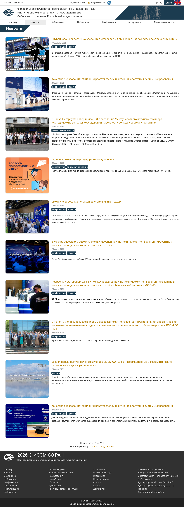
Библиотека (10, 492)
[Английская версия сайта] (177, 2)
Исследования (56, 476)
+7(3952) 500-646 (77, 3)
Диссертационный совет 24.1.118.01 (156, 482)
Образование (10, 485)
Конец (110, 446)
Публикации (83, 22)
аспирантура (58, 167)
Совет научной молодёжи (151, 492)
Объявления (58, 22)
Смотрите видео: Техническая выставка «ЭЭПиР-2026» (86, 201)
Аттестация (99, 469)
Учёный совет (145, 479)
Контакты (18, 3)
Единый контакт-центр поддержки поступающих (82, 159)
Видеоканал (99, 476)
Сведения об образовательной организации (92, 504)
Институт (13, 22)
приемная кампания (77, 167)
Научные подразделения (150, 469)
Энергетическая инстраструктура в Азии (158, 476)
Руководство (55, 485)
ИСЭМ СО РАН (96, 500)
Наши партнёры (101, 479)
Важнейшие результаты (61, 472)
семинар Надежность (63, 130)
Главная (7, 3)
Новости (35, 22)
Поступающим (11, 489)
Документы (99, 489)
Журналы (53, 482)
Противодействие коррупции (63, 489)
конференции (59, 47)
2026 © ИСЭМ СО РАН (40, 455)
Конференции (109, 22)
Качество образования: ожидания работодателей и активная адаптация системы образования (112, 79)
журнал (56, 373)
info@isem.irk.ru (98, 3)
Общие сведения (57, 469)
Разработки (55, 479)
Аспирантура (134, 22)
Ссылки (97, 482)
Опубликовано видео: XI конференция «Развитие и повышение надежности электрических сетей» (114, 39)
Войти (169, 2)
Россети (72, 47)
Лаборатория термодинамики (153, 472)
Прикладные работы (164, 22)
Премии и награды (102, 472)
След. (102, 446)
